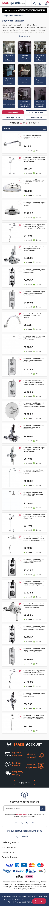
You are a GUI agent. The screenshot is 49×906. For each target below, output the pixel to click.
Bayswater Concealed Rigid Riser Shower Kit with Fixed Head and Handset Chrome (34, 717)
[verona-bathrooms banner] (24, 10)
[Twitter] (21, 822)
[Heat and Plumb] (13, 3)
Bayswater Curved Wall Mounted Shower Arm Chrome (32, 315)
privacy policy (21, 814)
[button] (40, 3)
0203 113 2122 (26, 836)
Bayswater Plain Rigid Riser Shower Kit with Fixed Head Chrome (34, 471)
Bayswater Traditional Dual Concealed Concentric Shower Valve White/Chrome (34, 404)
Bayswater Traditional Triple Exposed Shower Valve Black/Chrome (34, 695)
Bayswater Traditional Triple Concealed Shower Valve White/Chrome (34, 293)
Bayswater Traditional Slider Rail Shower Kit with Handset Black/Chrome (34, 516)
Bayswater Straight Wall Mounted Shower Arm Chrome (33, 137)
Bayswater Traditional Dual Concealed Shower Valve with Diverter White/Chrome (34, 382)
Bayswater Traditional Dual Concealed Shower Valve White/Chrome (34, 360)
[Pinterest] (27, 822)
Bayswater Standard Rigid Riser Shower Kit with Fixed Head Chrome (33, 494)
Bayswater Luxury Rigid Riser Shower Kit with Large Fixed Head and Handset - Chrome (34, 538)
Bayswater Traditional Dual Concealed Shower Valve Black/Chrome (34, 561)
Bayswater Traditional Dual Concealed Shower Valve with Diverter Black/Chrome (34, 583)
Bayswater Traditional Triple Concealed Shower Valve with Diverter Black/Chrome (34, 628)
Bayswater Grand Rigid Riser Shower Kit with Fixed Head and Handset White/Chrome (34, 226)
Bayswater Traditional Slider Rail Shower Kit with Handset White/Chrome (34, 159)
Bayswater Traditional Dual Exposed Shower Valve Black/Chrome (34, 427)
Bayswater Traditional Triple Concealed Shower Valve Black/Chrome (34, 271)
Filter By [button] (6, 128)
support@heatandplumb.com (26, 830)
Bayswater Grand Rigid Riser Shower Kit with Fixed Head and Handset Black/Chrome (34, 672)
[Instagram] (32, 822)
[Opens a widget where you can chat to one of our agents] (39, 901)
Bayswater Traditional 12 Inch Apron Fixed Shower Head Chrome (34, 204)
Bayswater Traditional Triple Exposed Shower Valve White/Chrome (34, 449)
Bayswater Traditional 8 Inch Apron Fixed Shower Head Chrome (34, 181)
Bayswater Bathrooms (13, 15)
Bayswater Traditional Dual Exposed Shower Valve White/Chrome (34, 248)
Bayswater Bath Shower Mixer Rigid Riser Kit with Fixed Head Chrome (34, 337)
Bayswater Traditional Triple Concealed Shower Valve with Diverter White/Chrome (34, 650)
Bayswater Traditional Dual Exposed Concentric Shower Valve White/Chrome (34, 605)
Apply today (24, 782)
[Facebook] (16, 822)
